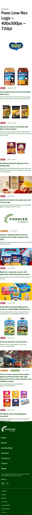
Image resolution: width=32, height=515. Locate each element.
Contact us (5, 458)
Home (3, 437)
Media (3, 468)
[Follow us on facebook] (7, 483)
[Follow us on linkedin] (3, 483)
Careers (4, 463)
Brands (4, 442)
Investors (5, 453)
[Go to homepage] (16, 3)
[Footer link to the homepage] (8, 428)
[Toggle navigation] (29, 3)
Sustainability (6, 448)
